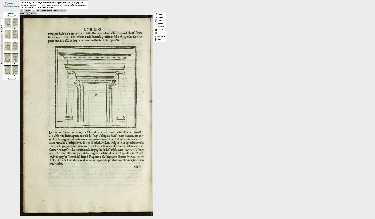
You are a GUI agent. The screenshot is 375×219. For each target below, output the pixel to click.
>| (35, 13)
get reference (162, 36)
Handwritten (2, 42)
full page (160, 23)
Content (2, 29)
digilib (159, 39)
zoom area (161, 20)
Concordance (2, 55)
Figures (2, 35)
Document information (59, 10)
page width (161, 26)
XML (38, 10)
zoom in (160, 14)
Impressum (43, 218)
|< (23, 13)
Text (22, 10)
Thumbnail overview (46, 10)
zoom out (160, 17)
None (2, 62)
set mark (160, 30)
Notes (2, 48)
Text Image (27, 10)
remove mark (162, 33)
